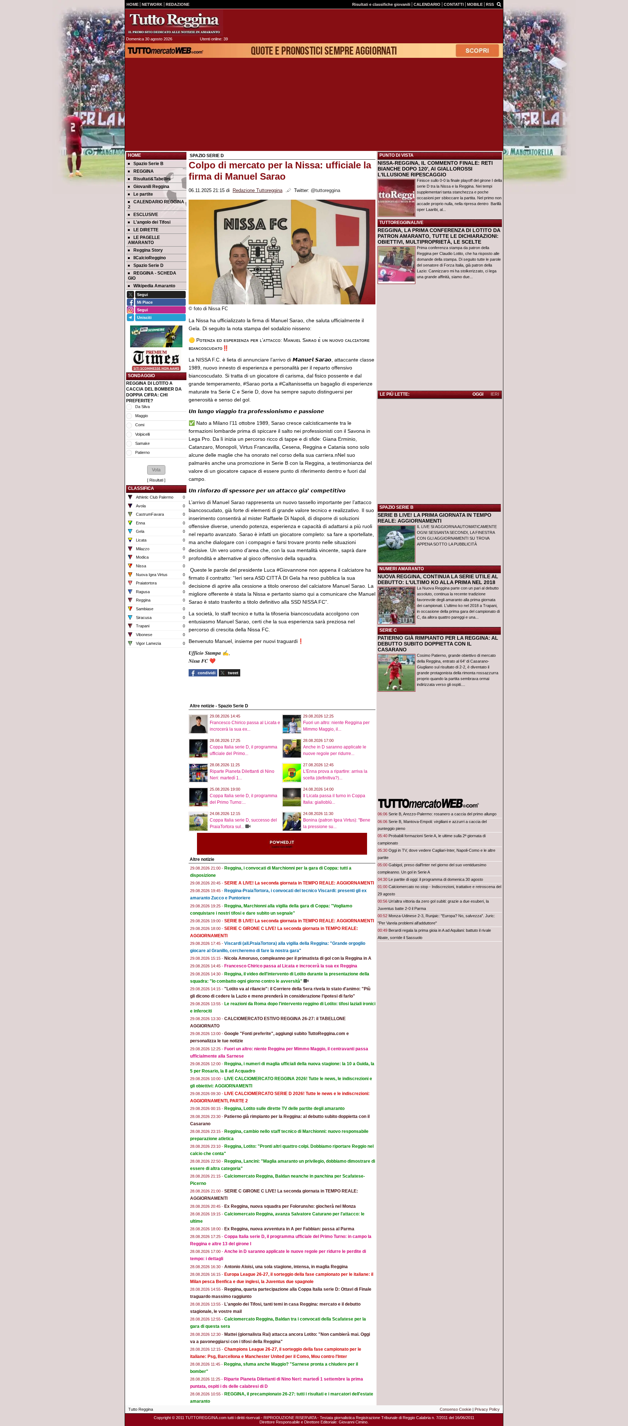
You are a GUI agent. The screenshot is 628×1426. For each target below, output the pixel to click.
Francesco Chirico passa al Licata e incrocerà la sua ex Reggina (290, 965)
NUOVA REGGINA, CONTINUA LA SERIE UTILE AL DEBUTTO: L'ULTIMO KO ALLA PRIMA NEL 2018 (438, 579)
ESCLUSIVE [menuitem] (145, 214)
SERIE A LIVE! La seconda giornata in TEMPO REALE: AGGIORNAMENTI (299, 883)
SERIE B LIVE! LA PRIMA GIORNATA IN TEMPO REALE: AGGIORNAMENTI (434, 518)
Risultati (156, 480)
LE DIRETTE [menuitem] (145, 229)
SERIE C (388, 630)
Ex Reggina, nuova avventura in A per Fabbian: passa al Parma (289, 1228)
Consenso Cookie (455, 1409)
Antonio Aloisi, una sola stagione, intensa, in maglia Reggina (286, 1266)
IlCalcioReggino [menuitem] (149, 257)
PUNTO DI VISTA (396, 155)
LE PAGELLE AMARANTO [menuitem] (144, 240)
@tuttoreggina (325, 190)
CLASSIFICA (141, 488)
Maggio (141, 416)
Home (134, 155)
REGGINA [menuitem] (143, 171)
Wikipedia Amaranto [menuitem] (154, 285)
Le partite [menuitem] (143, 194)
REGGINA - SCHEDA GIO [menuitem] (152, 276)
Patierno (142, 452)
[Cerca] (499, 4)
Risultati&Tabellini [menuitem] (151, 178)
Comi (139, 425)
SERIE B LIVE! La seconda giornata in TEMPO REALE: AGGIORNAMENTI (299, 920)
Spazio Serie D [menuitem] (148, 265)
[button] (156, 470)
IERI (495, 394)
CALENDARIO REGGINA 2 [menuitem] (156, 204)
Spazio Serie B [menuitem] (148, 163)
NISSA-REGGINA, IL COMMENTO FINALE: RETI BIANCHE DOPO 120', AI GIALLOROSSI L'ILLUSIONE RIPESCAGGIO (435, 168)
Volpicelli (142, 434)
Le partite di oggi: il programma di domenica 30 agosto (436, 879)
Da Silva (142, 406)
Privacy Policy (487, 1409)
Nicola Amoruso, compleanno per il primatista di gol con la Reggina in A (297, 958)
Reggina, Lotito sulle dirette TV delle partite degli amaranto (284, 1108)
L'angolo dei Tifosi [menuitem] (151, 222)
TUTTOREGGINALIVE (401, 222)
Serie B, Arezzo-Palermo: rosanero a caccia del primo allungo (442, 814)
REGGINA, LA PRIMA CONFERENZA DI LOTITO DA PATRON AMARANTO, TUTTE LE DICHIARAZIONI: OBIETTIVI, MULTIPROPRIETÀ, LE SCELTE (439, 236)
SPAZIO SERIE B (396, 507)
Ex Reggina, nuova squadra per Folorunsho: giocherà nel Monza (290, 1206)
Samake (142, 443)
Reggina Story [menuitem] (148, 250)
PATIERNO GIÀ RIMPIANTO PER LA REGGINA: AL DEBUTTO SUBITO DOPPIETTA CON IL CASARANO (438, 643)
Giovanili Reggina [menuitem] (151, 186)
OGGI (477, 394)
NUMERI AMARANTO (401, 568)
